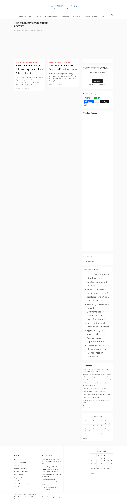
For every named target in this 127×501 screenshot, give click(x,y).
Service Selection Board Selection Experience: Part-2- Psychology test (29, 69)
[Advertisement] (63, 44)
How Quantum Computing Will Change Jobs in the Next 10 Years (51, 462)
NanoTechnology (90, 16)
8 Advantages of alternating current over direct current (96, 315)
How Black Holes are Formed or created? (97, 380)
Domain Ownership (20, 468)
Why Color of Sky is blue (91, 397)
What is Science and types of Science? (95, 391)
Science (38, 16)
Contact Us (18, 465)
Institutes (65, 16)
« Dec (85, 438)
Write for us (18, 487)
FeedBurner (102, 84)
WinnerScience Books (21, 484)
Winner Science (63, 6)
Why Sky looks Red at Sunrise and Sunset (96, 394)
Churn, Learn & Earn (20, 462)
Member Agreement (21, 471)
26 (85, 433)
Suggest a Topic (19, 478)
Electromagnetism (25, 16)
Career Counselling (21, 62)
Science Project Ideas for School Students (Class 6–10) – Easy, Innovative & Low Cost (51, 469)
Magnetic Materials (51, 16)
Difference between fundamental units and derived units (52, 482)
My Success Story (33, 62)
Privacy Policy (18, 475)
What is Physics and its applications (94, 388)
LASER (102, 16)
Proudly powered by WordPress (25, 497)
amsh (18, 88)
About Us (17, 459)
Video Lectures (19, 481)
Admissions (76, 16)
